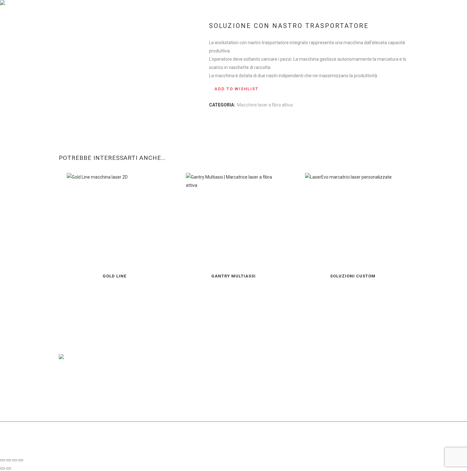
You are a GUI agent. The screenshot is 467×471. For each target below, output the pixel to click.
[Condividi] (14, 460)
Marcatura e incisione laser (98, 22)
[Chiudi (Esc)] (20, 460)
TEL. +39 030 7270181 (340, 380)
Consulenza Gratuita (377, 8)
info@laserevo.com (388, 372)
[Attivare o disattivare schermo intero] (8, 460)
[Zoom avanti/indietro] (2, 460)
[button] (234, 88)
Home (64, 22)
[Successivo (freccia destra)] (8, 468)
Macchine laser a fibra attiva (265, 104)
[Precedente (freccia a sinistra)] (2, 468)
